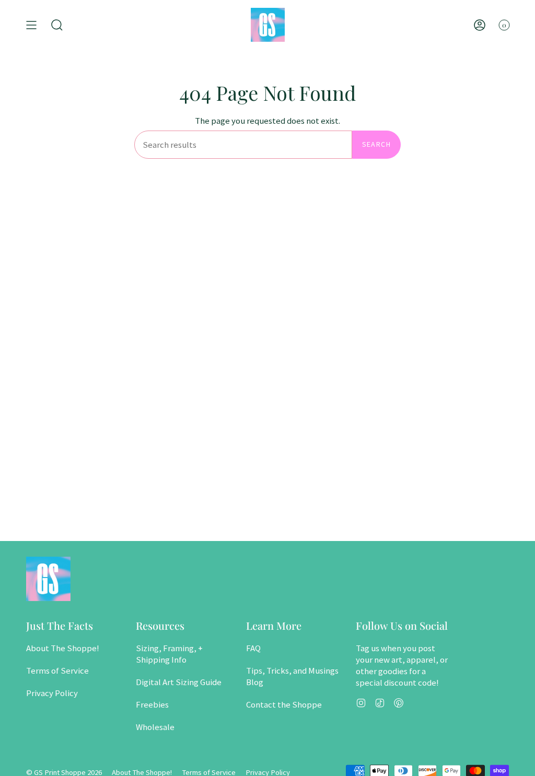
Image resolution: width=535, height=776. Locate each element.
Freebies (152, 704)
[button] (57, 25)
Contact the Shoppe (284, 704)
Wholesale (155, 727)
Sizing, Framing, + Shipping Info (169, 653)
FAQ (253, 648)
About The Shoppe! (62, 648)
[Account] (479, 25)
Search (376, 144)
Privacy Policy (52, 693)
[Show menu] (31, 25)
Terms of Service (57, 670)
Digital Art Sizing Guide (179, 682)
